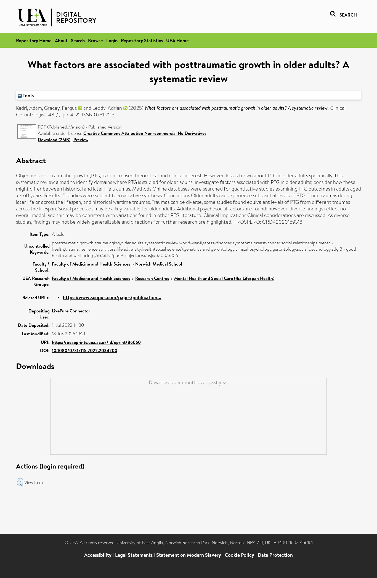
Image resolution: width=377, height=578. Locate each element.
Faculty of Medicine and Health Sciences (91, 264)
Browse (95, 40)
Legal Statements (134, 555)
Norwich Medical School (158, 264)
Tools (28, 95)
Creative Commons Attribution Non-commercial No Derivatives (144, 133)
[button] (20, 482)
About (61, 40)
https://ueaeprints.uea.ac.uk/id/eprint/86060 (96, 342)
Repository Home (34, 40)
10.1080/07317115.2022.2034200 (84, 350)
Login (112, 40)
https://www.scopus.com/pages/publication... (112, 297)
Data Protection (275, 555)
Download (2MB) (54, 140)
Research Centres (152, 278)
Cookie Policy (239, 555)
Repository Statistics (142, 40)
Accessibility (97, 555)
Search (78, 40)
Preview (80, 140)
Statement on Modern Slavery (188, 555)
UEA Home (177, 40)
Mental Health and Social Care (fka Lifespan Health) (224, 278)
